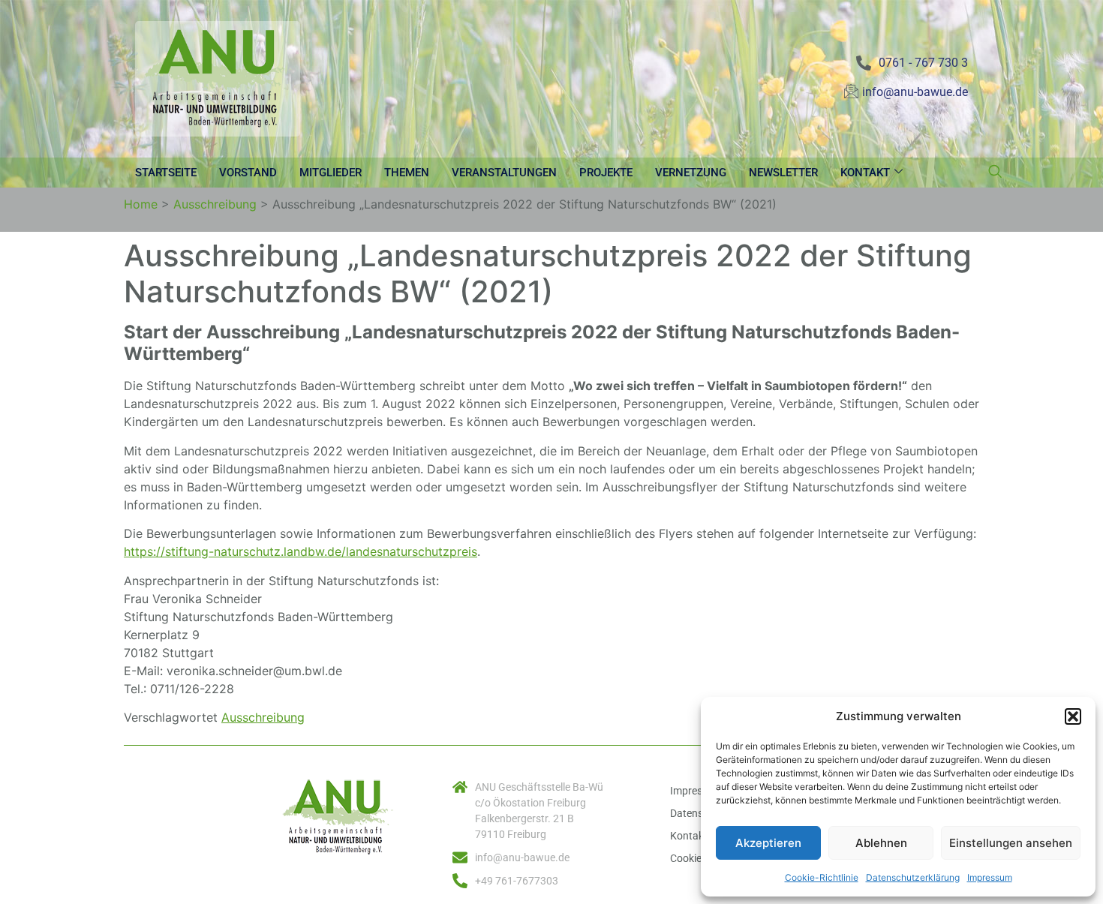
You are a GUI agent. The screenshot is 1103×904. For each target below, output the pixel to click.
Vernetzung (690, 172)
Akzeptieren (768, 843)
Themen (406, 172)
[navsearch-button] (995, 172)
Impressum (989, 877)
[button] (1072, 716)
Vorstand (248, 172)
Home (141, 204)
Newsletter (783, 172)
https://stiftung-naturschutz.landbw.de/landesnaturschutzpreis (300, 551)
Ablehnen (881, 843)
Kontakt (865, 172)
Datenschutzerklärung (913, 877)
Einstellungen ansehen (1010, 843)
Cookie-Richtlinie (821, 877)
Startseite (166, 172)
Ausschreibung (215, 204)
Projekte (606, 172)
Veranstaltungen (504, 172)
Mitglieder (330, 172)
